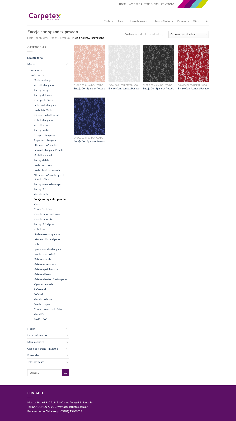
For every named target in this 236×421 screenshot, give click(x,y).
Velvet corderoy (43, 299)
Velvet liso (39, 314)
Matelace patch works (46, 269)
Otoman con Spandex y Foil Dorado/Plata (49, 177)
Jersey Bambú (41, 130)
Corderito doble (43, 209)
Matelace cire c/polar (45, 264)
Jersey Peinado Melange (47, 184)
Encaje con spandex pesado (50, 199)
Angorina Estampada (45, 140)
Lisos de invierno (139, 21)
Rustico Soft (41, 319)
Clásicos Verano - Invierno (42, 348)
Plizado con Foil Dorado (47, 115)
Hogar (120, 21)
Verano (35, 70)
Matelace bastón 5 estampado (50, 279)
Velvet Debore (42, 125)
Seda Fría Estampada (45, 105)
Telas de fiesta (35, 361)
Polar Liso (39, 229)
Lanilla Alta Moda (43, 110)
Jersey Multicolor (43, 95)
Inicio (30, 38)
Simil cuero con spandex (47, 234)
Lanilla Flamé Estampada (47, 170)
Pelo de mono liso (44, 219)
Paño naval (40, 289)
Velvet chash (41, 194)
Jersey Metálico (42, 160)
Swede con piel (42, 304)
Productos (42, 38)
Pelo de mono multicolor (47, 214)
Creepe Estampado (44, 135)
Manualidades (162, 21)
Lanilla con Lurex (43, 165)
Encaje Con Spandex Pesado (89, 88)
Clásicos (181, 21)
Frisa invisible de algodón (47, 239)
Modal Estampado (43, 155)
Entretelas (33, 355)
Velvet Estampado (44, 85)
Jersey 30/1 (40, 189)
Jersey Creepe (42, 90)
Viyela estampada (43, 284)
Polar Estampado (43, 120)
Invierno (65, 38)
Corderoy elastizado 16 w (48, 309)
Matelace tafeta (42, 259)
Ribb (36, 244)
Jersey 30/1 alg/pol (44, 224)
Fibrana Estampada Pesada (48, 150)
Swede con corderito (45, 254)
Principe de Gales (43, 100)
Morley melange (42, 80)
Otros (196, 21)
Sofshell (38, 294)
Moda (107, 21)
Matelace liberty (42, 274)
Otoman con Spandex (46, 145)
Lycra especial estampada (47, 249)
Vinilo (37, 204)
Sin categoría (35, 57)
